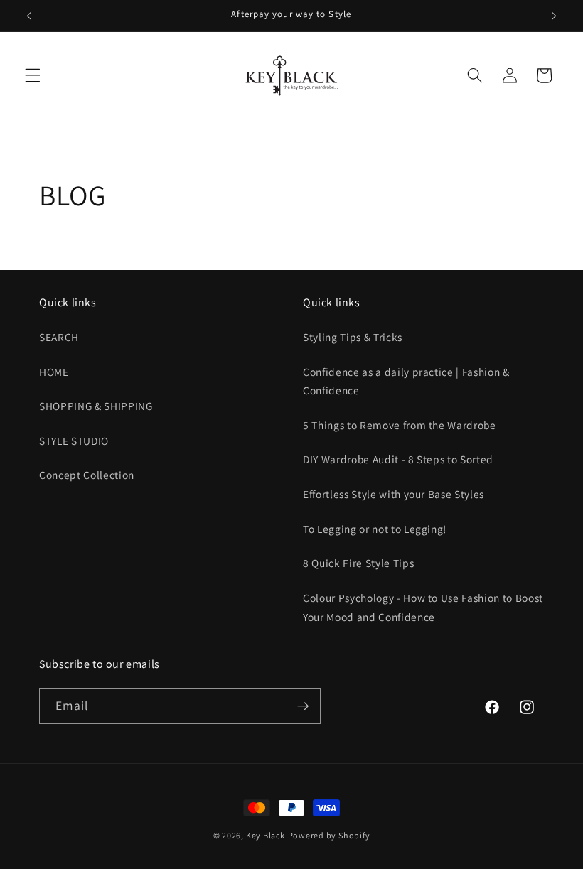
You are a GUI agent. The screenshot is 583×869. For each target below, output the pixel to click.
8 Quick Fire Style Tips (358, 563)
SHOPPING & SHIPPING (96, 406)
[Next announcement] (553, 15)
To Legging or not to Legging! (374, 529)
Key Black (265, 835)
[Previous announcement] (29, 15)
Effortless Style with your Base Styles (393, 494)
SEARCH (59, 337)
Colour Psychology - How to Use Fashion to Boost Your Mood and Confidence (423, 607)
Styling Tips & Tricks (352, 337)
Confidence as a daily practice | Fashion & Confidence (406, 381)
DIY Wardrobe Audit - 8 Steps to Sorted (398, 459)
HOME (54, 372)
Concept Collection (86, 475)
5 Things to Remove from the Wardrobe (399, 425)
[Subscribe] (303, 706)
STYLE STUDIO (74, 440)
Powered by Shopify (329, 835)
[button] (33, 75)
